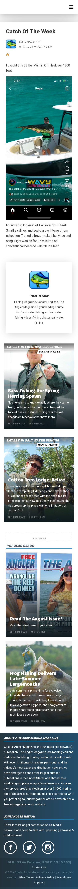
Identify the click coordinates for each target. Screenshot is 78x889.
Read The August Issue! (36, 619)
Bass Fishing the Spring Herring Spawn (33, 393)
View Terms (26, 877)
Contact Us (39, 867)
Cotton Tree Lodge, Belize (36, 480)
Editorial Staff (39, 296)
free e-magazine (15, 804)
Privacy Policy (45, 877)
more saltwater (48, 445)
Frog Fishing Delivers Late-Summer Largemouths (33, 678)
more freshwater (49, 351)
